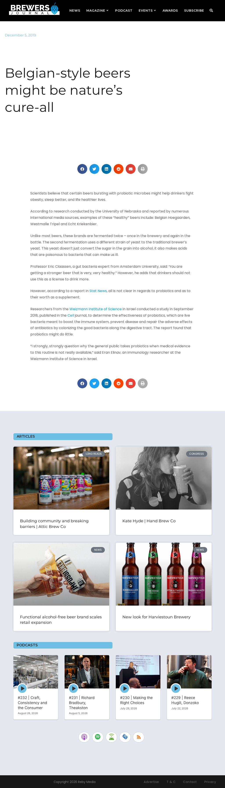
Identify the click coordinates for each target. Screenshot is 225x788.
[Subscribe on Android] (111, 737)
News (74, 10)
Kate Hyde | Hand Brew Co (149, 521)
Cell (70, 315)
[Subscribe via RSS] (138, 737)
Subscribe (194, 10)
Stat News (98, 290)
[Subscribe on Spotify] (97, 737)
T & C (171, 782)
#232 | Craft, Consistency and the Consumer (32, 702)
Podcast (123, 10)
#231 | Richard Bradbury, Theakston (82, 702)
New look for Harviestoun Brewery (157, 617)
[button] (82, 169)
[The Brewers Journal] (34, 8)
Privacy (210, 782)
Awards (170, 10)
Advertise (151, 782)
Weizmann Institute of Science (95, 309)
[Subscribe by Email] (125, 737)
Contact (190, 782)
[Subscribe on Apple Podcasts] (84, 737)
